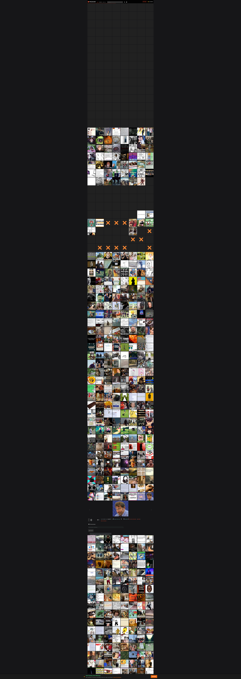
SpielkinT (109, 519)
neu (97, 2)
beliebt (100, 2)
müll (103, 2)
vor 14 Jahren (103, 519)
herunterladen (133, 519)
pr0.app (144, 1)
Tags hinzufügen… (104, 520)
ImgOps (126, 519)
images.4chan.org (117, 519)
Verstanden (154, 676)
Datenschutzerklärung (117, 677)
